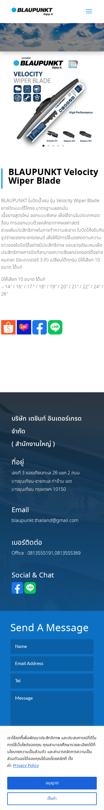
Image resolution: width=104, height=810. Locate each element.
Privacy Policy (26, 766)
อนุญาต (52, 783)
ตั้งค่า (52, 799)
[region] (52, 768)
